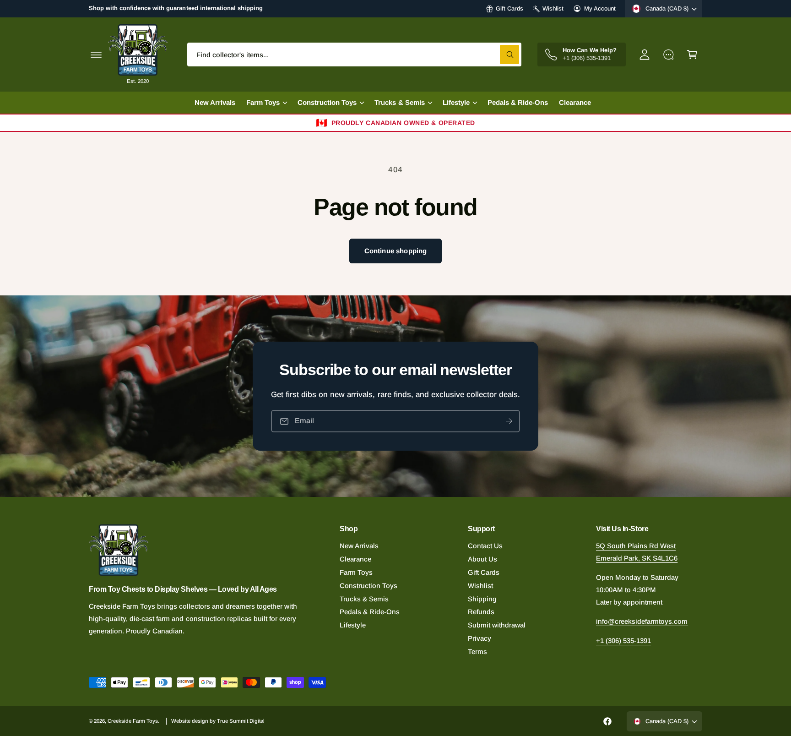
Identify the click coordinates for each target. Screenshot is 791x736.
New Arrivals (359, 546)
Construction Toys (368, 585)
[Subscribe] (509, 421)
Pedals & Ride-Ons (370, 612)
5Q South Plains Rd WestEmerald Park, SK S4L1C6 (636, 552)
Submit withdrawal (497, 625)
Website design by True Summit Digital (218, 721)
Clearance (355, 559)
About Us (482, 559)
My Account (600, 8)
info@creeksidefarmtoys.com (642, 621)
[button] (96, 54)
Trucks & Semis (364, 599)
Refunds (481, 612)
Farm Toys (356, 572)
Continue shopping (395, 251)
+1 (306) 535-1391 (623, 640)
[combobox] (354, 54)
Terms (477, 651)
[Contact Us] (668, 54)
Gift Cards (509, 8)
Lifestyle (353, 625)
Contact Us (485, 546)
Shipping (482, 599)
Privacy (479, 638)
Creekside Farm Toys (133, 721)
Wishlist (552, 8)
